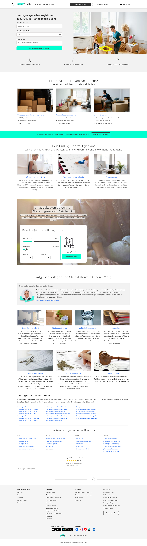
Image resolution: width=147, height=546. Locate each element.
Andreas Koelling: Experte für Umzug (47, 300)
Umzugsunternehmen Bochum (28, 411)
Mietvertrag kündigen (100, 134)
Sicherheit (78, 500)
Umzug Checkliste (101, 115)
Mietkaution (79, 444)
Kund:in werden (111, 513)
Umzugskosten (23, 444)
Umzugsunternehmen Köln (55, 420)
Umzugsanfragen (108, 503)
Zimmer (43, 254)
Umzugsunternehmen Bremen (28, 416)
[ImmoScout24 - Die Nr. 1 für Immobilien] (65, 535)
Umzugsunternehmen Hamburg (57, 416)
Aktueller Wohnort (22, 23)
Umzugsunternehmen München (86, 409)
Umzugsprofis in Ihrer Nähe (27, 438)
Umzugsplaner (23, 441)
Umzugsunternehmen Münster (85, 411)
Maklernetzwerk (108, 495)
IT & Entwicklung (51, 500)
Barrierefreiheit (22, 500)
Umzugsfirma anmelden (26, 446)
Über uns (20, 492)
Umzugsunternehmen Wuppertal (86, 418)
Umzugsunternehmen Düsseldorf (57, 407)
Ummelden (116, 328)
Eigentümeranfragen (110, 497)
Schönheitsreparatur (87, 328)
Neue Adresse (21, 39)
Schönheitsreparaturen (83, 441)
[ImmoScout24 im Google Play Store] (67, 531)
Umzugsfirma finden (71, 256)
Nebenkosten (80, 446)
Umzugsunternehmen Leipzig (85, 407)
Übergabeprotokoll (35, 373)
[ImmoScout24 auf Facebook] (77, 530)
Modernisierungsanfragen (111, 505)
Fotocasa (49, 516)
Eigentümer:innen (48, 4)
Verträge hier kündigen (53, 497)
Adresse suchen (51, 505)
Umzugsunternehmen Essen (56, 411)
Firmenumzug (111, 177)
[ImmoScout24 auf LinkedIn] (94, 530)
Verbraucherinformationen (83, 495)
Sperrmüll (50, 446)
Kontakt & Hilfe (50, 492)
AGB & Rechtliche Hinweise (83, 492)
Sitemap (20, 497)
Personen (26, 254)
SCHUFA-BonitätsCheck (54, 441)
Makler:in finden (102, 4)
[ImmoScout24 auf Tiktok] (90, 530)
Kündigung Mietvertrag (35, 177)
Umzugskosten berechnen (66, 115)
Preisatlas (49, 503)
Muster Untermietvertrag (112, 441)
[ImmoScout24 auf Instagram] (81, 530)
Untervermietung (112, 373)
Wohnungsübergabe (111, 449)
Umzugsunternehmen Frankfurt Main (58, 413)
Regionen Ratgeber (52, 511)
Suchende (37, 4)
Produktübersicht (108, 492)
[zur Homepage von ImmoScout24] (24, 5)
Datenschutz (79, 497)
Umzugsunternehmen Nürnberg (86, 413)
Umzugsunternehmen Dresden (57, 409)
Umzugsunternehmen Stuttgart (86, 416)
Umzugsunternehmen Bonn (27, 413)
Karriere (19, 495)
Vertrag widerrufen (52, 508)
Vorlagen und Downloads (73, 177)
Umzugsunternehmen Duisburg (28, 420)
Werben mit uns (108, 508)
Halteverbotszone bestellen (56, 438)
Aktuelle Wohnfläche (23, 31)
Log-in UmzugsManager (26, 449)
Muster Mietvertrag (73, 373)
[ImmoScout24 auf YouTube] (85, 530)
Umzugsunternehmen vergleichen (31, 115)
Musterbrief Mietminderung (113, 446)
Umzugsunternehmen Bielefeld (28, 409)
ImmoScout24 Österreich (54, 513)
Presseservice (50, 495)
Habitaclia (49, 519)
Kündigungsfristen (59, 328)
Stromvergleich (52, 444)
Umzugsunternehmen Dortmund (28, 418)
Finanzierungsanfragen (110, 500)
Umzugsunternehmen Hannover (57, 418)
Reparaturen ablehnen (111, 452)
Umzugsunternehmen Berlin (27, 407)
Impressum (21, 503)
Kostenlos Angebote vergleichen (39, 48)
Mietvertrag (79, 438)
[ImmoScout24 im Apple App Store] (57, 531)
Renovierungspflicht (30, 328)
